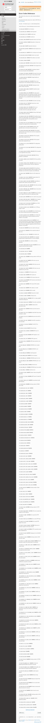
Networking (4, 19)
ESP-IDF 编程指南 (8, 1)
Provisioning (4, 24)
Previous (22, 712)
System (3, 27)
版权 (2, 41)
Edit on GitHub (38, 2)
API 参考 (2, 16)
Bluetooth (3, 18)
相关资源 (2, 40)
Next (39, 712)
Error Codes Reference (5, 30)
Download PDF (38, 722)
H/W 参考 (3, 32)
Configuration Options (5, 29)
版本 (2, 38)
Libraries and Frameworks (5, 35)
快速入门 (2, 14)
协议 (2, 22)
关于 (2, 43)
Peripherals (3, 21)
